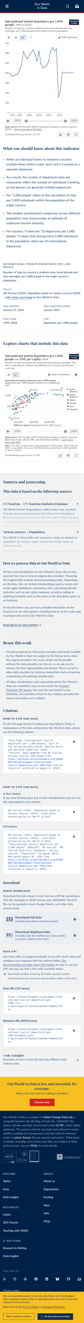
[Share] (68, 134)
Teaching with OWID (15, 1230)
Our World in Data (42, 6)
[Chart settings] (76, 375)
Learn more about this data (28, 129)
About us (49, 1181)
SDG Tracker (10, 1222)
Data (6, 1189)
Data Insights (11, 1197)
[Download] (60, 134)
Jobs (46, 1213)
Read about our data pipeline (20, 625)
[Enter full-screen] (76, 134)
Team (47, 1205)
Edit (70, 37)
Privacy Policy (30, 1307)
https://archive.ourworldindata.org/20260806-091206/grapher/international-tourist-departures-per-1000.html (35, 762)
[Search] (67, 6)
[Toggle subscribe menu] (77, 6)
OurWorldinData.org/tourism (18, 134)
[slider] (26, 121)
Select (61, 374)
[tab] (8, 37)
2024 (74, 431)
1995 (17, 120)
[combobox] (67, 6)
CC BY (37, 134)
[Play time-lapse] (8, 121)
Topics (7, 1181)
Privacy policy (11, 1290)
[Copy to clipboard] (69, 742)
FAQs (34, 1145)
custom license (22, 1137)
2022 (74, 120)
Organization (51, 1189)
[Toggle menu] (7, 6)
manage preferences (53, 1307)
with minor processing (18, 297)
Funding (48, 1197)
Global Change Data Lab (58, 1117)
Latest (6, 1214)
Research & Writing (15, 1248)
